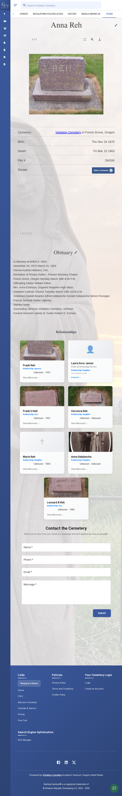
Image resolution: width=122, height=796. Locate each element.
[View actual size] (92, 39)
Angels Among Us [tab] (90, 14)
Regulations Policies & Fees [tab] (48, 14)
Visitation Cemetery (68, 132)
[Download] (99, 39)
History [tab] (72, 14)
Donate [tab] (24, 14)
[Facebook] (58, 763)
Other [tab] (109, 14)
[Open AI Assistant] (114, 788)
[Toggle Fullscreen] (85, 39)
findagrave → (76, 377)
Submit (102, 613)
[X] (74, 763)
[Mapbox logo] (25, 233)
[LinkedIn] (66, 763)
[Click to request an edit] (116, 25)
